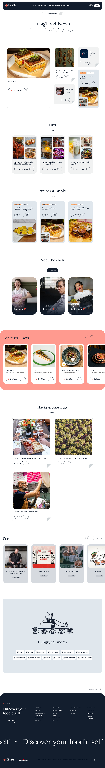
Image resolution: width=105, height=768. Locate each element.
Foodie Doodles (99, 571)
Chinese (47, 658)
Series (54, 715)
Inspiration (66, 5)
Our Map (40, 5)
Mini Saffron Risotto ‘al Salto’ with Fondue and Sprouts (23, 209)
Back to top (93, 690)
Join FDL (72, 713)
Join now (10, 721)
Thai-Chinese (54, 652)
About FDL (73, 710)
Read (62, 77)
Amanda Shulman (18, 307)
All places (38, 720)
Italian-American (35, 658)
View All (53, 270)
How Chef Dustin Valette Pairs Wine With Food (30, 458)
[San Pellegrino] (23, 760)
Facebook (90, 713)
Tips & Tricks (56, 717)
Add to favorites (18, 90)
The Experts (58, 5)
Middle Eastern (68, 652)
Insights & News (52, 13)
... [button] (32, 169)
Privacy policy (57, 760)
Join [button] (97, 5)
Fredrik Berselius (46, 307)
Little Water (12, 81)
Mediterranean (20, 658)
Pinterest (90, 718)
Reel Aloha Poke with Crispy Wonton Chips (79, 209)
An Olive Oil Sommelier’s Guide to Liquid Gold (72, 458)
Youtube (89, 716)
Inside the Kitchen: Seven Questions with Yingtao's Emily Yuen (69, 91)
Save (68, 77)
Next (92, 337)
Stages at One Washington (70, 370)
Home (34, 5)
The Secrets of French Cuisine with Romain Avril (16, 572)
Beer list (30, 652)
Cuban (21, 652)
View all (52, 130)
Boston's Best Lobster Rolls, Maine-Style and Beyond (23, 163)
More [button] (28, 90)
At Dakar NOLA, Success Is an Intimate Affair (64, 71)
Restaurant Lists (49, 5)
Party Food (41, 652)
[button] (91, 5)
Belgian (58, 658)
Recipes (54, 713)
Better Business (44, 571)
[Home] (10, 5)
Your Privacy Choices (69, 760)
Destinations (39, 717)
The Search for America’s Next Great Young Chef (93, 54)
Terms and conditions (44, 760)
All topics (55, 720)
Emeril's (36, 370)
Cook (86, 83)
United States (98, 759)
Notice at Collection (83, 760)
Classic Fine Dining (86, 658)
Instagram (90, 711)
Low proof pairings (71, 571)
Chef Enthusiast (70, 658)
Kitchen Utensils (83, 652)
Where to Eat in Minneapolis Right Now (80, 163)
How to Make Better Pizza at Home (26, 512)
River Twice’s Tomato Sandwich (86, 77)
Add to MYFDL (23, 169)
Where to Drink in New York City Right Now (52, 163)
